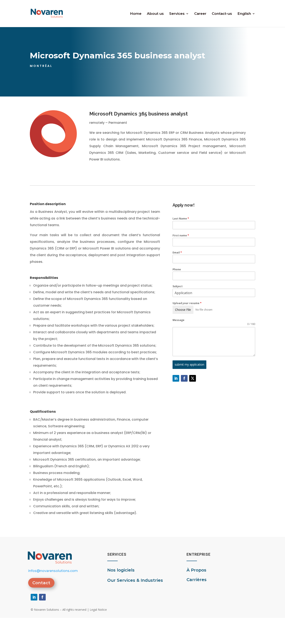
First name (181, 235)
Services (177, 14)
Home (135, 14)
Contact (41, 582)
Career (200, 14)
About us (155, 14)
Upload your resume (187, 303)
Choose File (183, 310)
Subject (178, 286)
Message (178, 320)
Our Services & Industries (135, 580)
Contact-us (222, 14)
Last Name (181, 218)
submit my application (189, 364)
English (244, 14)
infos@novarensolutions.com (53, 571)
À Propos (196, 570)
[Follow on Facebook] (184, 378)
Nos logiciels (121, 570)
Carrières (197, 579)
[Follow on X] (192, 378)
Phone (177, 269)
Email (177, 252)
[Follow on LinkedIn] (176, 378)
